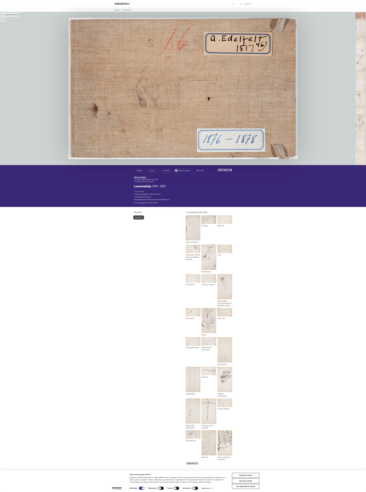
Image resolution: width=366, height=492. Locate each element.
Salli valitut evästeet (245, 481)
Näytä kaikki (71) (192, 463)
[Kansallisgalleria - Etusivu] (122, 4)
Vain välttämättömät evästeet (245, 486)
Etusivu (117, 10)
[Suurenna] (183, 88)
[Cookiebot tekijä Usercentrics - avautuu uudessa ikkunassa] (116, 488)
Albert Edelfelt (140, 177)
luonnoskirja (138, 217)
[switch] (161, 488)
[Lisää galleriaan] (3, 19)
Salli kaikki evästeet (245, 475)
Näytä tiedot (206, 488)
